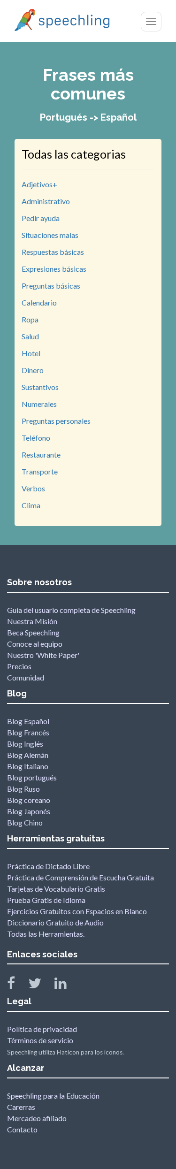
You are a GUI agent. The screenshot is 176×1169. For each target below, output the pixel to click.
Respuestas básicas (53, 251)
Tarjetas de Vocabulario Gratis (56, 888)
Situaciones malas (50, 234)
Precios (19, 666)
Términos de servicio (40, 1040)
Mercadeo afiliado (37, 1118)
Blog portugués (32, 777)
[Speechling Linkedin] (66, 985)
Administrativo (46, 201)
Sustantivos (40, 386)
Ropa (30, 319)
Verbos (33, 488)
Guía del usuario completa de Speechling (71, 609)
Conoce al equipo (34, 643)
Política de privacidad (42, 1028)
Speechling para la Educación (53, 1095)
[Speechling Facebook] (17, 985)
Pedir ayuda (41, 218)
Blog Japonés (28, 811)
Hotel (31, 353)
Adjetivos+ (39, 184)
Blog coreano (28, 799)
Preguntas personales (56, 420)
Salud (30, 336)
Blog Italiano (27, 766)
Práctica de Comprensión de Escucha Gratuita (80, 877)
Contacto (22, 1129)
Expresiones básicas (54, 268)
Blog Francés (28, 732)
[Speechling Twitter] (40, 985)
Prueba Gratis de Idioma (46, 899)
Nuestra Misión (32, 621)
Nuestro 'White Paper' (43, 654)
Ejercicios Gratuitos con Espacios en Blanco (77, 911)
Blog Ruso (23, 788)
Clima (31, 505)
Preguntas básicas (51, 285)
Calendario (39, 302)
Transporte (40, 471)
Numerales (39, 403)
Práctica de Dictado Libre (48, 866)
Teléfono (36, 437)
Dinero (33, 370)
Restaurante (41, 454)
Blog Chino (25, 822)
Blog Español (28, 721)
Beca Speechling (33, 632)
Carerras (21, 1106)
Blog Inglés (25, 743)
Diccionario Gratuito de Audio (55, 922)
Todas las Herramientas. (45, 933)
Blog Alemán (27, 754)
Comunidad (25, 677)
